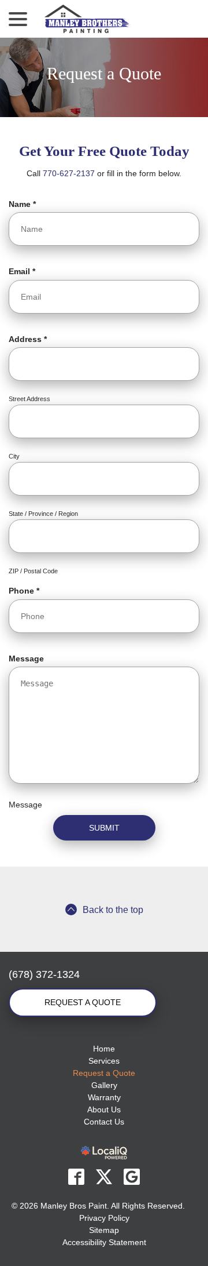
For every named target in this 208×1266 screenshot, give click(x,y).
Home (104, 1048)
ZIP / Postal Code (33, 570)
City (14, 456)
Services (104, 1060)
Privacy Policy (104, 1218)
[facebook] (76, 1177)
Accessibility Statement (104, 1242)
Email (24, 272)
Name (25, 204)
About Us (104, 1109)
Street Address (29, 398)
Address (30, 339)
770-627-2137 (69, 173)
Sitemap (104, 1230)
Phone (26, 591)
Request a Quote (104, 73)
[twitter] (104, 1177)
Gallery (104, 1085)
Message (26, 658)
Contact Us (104, 1121)
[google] (132, 1177)
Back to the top (113, 910)
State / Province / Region (43, 513)
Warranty (104, 1097)
